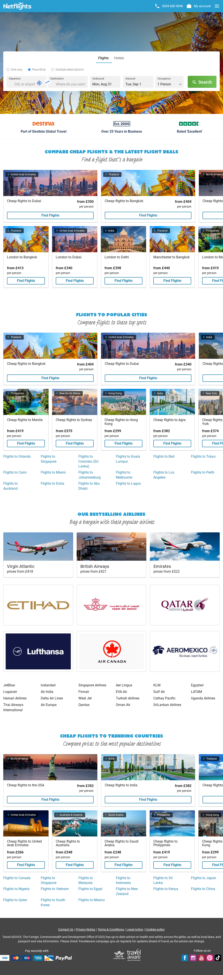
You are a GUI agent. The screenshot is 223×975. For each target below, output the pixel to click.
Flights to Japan (203, 878)
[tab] (104, 58)
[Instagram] (193, 958)
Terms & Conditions (111, 929)
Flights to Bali (163, 456)
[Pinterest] (209, 958)
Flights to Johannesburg (89, 474)
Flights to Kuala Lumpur (128, 458)
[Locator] (39, 83)
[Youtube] (201, 958)
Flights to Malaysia (85, 880)
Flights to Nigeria (16, 889)
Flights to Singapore (48, 458)
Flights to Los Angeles (163, 474)
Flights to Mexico (91, 900)
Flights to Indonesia (123, 880)
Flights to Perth (202, 472)
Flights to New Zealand (127, 891)
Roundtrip (39, 69)
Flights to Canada (16, 878)
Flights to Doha (52, 483)
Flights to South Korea (53, 902)
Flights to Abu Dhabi (89, 485)
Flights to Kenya (165, 889)
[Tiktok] (218, 958)
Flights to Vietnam (55, 889)
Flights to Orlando (17, 456)
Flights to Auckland (10, 485)
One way (16, 69)
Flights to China (203, 889)
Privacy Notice (86, 929)
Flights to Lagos (128, 483)
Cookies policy (155, 929)
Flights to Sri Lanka (163, 880)
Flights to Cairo (15, 472)
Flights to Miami (53, 472)
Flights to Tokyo (203, 456)
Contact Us (66, 929)
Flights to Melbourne (124, 474)
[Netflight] (17, 6)
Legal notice (135, 929)
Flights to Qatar (15, 900)
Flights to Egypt (90, 889)
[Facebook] (185, 958)
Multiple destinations (70, 69)
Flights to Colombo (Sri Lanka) (88, 461)
